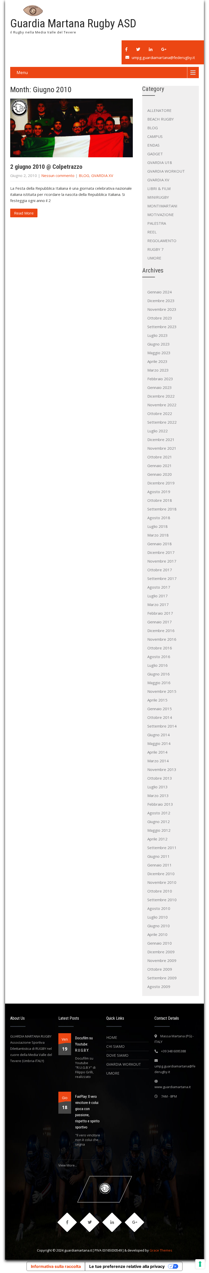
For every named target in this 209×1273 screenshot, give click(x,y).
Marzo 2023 (158, 370)
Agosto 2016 (158, 656)
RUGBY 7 (155, 249)
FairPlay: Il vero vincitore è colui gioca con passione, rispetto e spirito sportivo (87, 1111)
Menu (22, 72)
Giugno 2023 (158, 344)
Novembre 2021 (161, 448)
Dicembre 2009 (161, 951)
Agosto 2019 (158, 491)
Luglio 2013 (157, 786)
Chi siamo (115, 1046)
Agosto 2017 (158, 587)
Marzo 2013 (158, 795)
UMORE (154, 257)
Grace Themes (161, 1250)
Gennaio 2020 (159, 474)
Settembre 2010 (162, 899)
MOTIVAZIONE (160, 214)
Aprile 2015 (157, 700)
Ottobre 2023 (159, 317)
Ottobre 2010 (159, 891)
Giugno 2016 (158, 673)
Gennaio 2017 (159, 621)
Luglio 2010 (157, 917)
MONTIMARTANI (162, 205)
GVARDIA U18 (159, 162)
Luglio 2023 (157, 335)
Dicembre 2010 (161, 873)
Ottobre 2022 (159, 413)
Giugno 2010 (158, 925)
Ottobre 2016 (159, 647)
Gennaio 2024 (159, 291)
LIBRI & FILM (159, 188)
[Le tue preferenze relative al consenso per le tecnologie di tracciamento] (200, 1264)
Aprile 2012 (157, 838)
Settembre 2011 (162, 847)
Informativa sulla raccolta (56, 1266)
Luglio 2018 (157, 526)
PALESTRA (156, 223)
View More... (67, 1165)
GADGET (155, 153)
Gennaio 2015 (159, 708)
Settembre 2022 (162, 422)
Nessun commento (57, 175)
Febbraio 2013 (160, 804)
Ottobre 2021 (159, 456)
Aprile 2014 (157, 752)
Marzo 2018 (158, 535)
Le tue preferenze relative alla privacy (127, 1266)
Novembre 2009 (161, 960)
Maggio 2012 (159, 830)
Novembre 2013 (161, 769)
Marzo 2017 (158, 604)
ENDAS (153, 145)
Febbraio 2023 (160, 378)
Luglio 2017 (157, 595)
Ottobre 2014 (159, 717)
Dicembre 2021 (161, 439)
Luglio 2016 (157, 665)
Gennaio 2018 (159, 543)
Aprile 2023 (157, 361)
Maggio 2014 (159, 743)
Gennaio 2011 (159, 864)
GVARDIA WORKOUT (166, 171)
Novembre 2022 (161, 404)
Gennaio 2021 (159, 465)
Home (111, 1037)
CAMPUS (155, 136)
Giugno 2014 (158, 734)
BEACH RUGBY (160, 119)
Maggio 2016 (159, 682)
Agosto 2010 (158, 908)
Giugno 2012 (158, 821)
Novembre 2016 (161, 639)
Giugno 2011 (158, 856)
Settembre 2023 (162, 326)
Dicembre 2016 (161, 630)
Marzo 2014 (158, 760)
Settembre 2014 (162, 726)
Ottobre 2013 (159, 778)
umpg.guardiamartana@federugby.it (163, 57)
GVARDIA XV (102, 175)
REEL (151, 231)
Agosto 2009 (158, 986)
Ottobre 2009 (159, 969)
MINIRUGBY (158, 197)
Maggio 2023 (159, 352)
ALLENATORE (159, 110)
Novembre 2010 (161, 882)
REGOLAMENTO (161, 240)
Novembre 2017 (161, 561)
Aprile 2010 (157, 934)
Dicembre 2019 (161, 482)
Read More (24, 213)
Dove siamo (117, 1055)
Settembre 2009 (162, 977)
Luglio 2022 (157, 430)
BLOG (84, 175)
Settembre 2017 (162, 578)
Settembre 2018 (162, 508)
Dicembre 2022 (161, 396)
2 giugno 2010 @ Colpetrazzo (46, 166)
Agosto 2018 (158, 517)
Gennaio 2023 (159, 387)
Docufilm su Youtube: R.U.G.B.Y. (84, 1044)
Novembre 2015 (161, 691)
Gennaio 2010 (159, 943)
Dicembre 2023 (161, 300)
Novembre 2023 (161, 309)
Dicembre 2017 (161, 552)
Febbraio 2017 (160, 613)
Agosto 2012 (158, 812)
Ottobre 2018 (159, 500)
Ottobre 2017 (159, 569)
